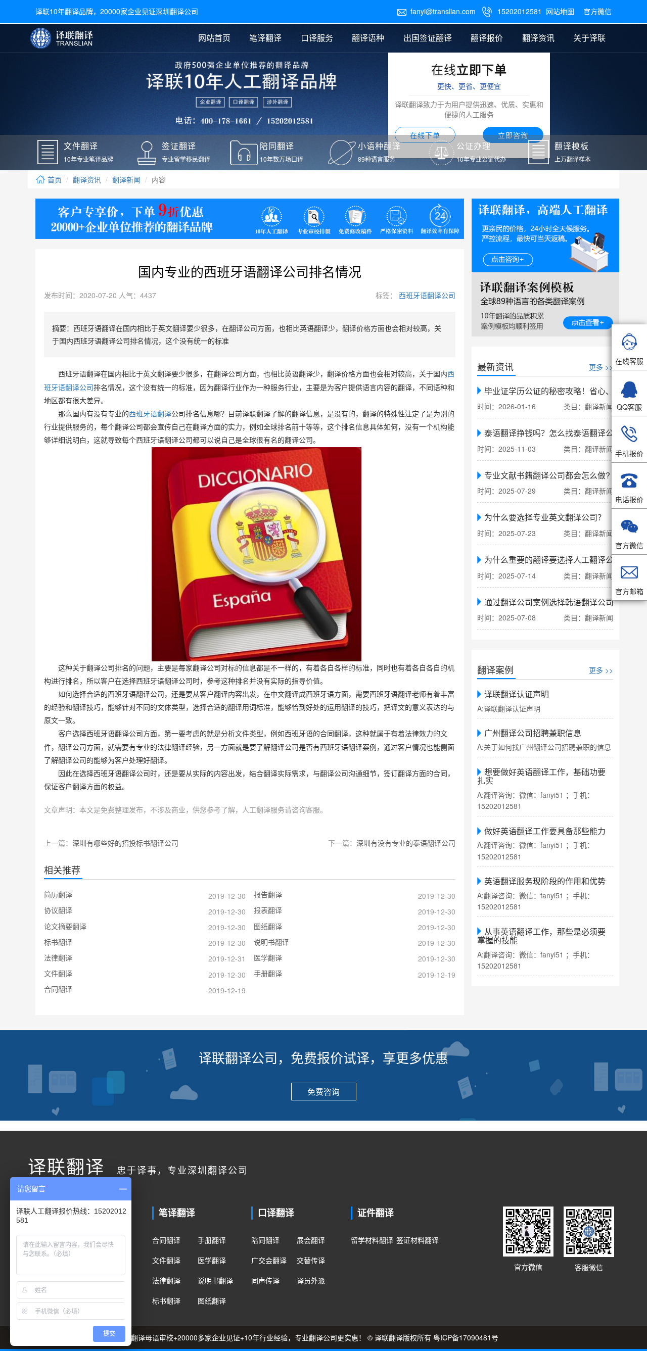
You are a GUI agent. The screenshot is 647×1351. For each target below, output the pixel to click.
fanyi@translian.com (436, 11)
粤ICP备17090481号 (465, 1337)
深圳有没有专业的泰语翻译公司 (405, 843)
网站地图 (560, 11)
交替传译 (311, 1260)
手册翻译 (212, 1240)
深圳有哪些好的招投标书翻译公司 (125, 843)
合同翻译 (166, 1240)
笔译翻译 (265, 37)
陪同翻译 (265, 1240)
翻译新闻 (126, 179)
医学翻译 (212, 1260)
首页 (53, 179)
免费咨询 (323, 1091)
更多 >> (601, 367)
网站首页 (214, 37)
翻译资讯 (538, 37)
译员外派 (311, 1280)
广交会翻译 (269, 1260)
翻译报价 (487, 37)
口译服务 (317, 37)
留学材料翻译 (372, 1240)
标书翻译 (166, 1300)
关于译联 (589, 37)
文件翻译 (166, 1260)
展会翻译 (311, 1240)
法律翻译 (166, 1280)
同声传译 (265, 1280)
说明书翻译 (215, 1280)
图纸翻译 (212, 1300)
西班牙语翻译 (150, 414)
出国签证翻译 (427, 37)
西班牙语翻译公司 (426, 295)
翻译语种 (368, 37)
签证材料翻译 (417, 1240)
